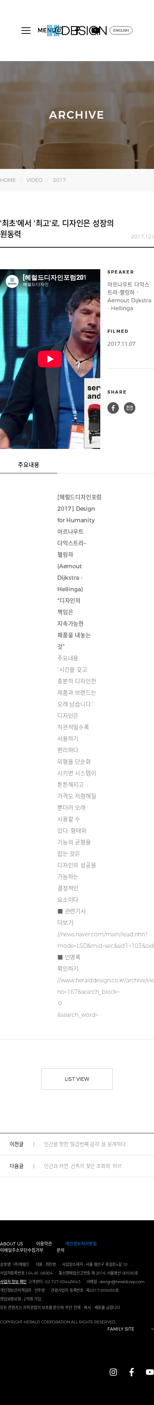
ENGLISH (121, 30)
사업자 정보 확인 (13, 1281)
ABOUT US (11, 1243)
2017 (59, 180)
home (8, 180)
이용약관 (44, 1243)
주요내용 (28, 465)
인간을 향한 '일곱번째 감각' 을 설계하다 (84, 1144)
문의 (60, 1250)
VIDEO (34, 180)
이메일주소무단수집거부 (21, 1250)
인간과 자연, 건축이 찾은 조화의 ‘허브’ (83, 1166)
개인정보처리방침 (81, 1243)
